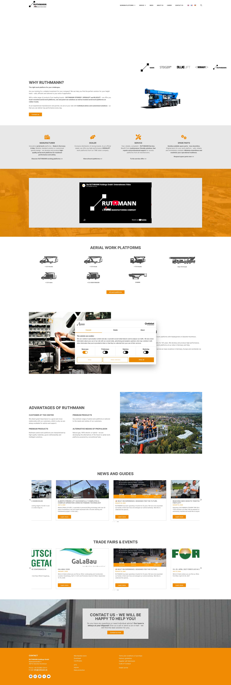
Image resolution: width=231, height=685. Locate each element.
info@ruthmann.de (40, 670)
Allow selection (115, 359)
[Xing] (44, 676)
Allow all (141, 359)
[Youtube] (49, 676)
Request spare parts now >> (184, 156)
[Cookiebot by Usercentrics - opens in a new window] (146, 324)
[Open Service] (145, 5)
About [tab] (143, 330)
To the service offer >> (138, 159)
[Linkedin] (40, 676)
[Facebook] (30, 676)
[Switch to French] (191, 5)
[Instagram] (35, 676)
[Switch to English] (188, 5)
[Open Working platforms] (135, 5)
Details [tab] (115, 330)
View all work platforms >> (92, 159)
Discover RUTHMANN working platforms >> (47, 159)
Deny (89, 359)
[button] (30, 500)
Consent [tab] (88, 330)
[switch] (105, 352)
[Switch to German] (195, 5)
